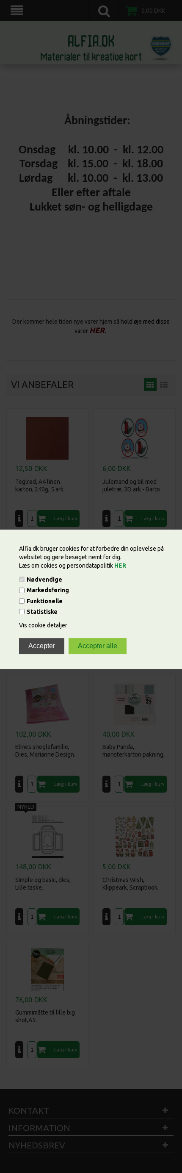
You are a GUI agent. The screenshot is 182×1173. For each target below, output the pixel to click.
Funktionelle (45, 601)
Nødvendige (44, 579)
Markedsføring (48, 590)
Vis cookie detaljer (43, 625)
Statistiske (42, 611)
